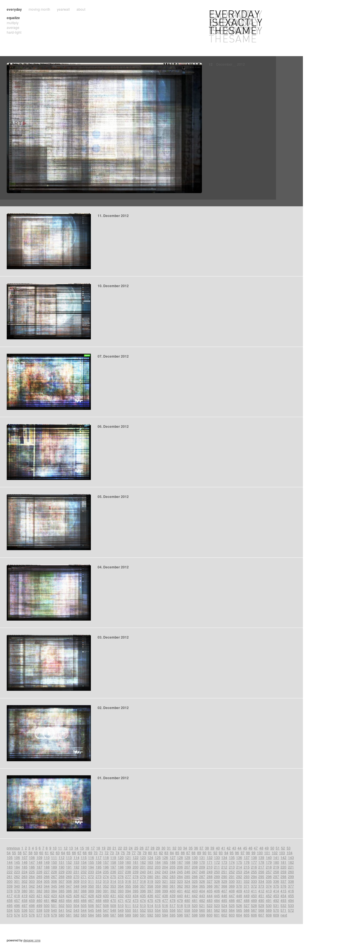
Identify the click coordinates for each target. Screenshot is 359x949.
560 (202, 910)
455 (291, 895)
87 (188, 852)
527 (247, 905)
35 (191, 847)
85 (177, 852)
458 (24, 900)
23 (125, 847)
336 (276, 881)
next (283, 915)
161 (136, 862)
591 (143, 915)
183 (10, 867)
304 (39, 881)
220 (283, 867)
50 (272, 847)
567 (254, 910)
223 (17, 871)
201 (143, 867)
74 (117, 852)
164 (158, 862)
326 (202, 881)
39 (212, 847)
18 (98, 847)
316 (128, 881)
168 (187, 862)
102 (275, 852)
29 (158, 847)
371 (247, 886)
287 (202, 876)
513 (143, 905)
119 (113, 857)
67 (79, 852)
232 (84, 871)
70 (96, 852)
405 (210, 890)
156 (99, 862)
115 (84, 857)
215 (247, 867)
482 (202, 900)
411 (254, 890)
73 (112, 852)
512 (136, 905)
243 (165, 871)
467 (91, 900)
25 (136, 847)
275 (113, 876)
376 (283, 886)
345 (54, 886)
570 (276, 910)
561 (210, 910)
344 (47, 886)
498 (32, 905)
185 (24, 867)
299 (291, 876)
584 (91, 915)
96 (237, 852)
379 (17, 890)
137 (247, 857)
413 (269, 890)
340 (17, 886)
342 (32, 886)
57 (25, 852)
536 (24, 910)
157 (106, 862)
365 (202, 886)
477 (165, 900)
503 (69, 905)
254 (247, 871)
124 (150, 857)
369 (232, 886)
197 (113, 867)
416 (291, 890)
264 (32, 876)
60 (41, 852)
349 (84, 886)
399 (165, 890)
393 (121, 890)
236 (113, 871)
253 (239, 871)
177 (254, 862)
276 (121, 876)
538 (39, 910)
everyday (14, 9)
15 (82, 847)
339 (10, 886)
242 (158, 871)
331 (239, 881)
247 (195, 871)
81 (156, 852)
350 (91, 886)
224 (24, 871)
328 (217, 881)
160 (128, 862)
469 (106, 900)
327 (210, 881)
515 (158, 905)
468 (99, 900)
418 (17, 895)
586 (106, 915)
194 (91, 867)
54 (9, 852)
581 (69, 915)
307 (62, 881)
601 (217, 915)
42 (229, 847)
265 (39, 876)
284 (180, 876)
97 (243, 852)
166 (173, 862)
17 (93, 847)
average (13, 27)
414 (276, 890)
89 (199, 852)
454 (283, 895)
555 (165, 910)
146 (24, 862)
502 (62, 905)
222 (10, 871)
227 (47, 871)
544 (84, 910)
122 (136, 857)
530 (269, 905)
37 (201, 847)
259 (283, 871)
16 (87, 847)
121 (128, 857)
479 (180, 900)
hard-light (14, 32)
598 (195, 915)
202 (150, 867)
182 (291, 862)
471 (121, 900)
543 (76, 910)
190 (62, 867)
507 (99, 905)
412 (261, 890)
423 (54, 895)
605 (247, 915)
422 (47, 895)
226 (39, 871)
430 (106, 895)
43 (234, 847)
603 (232, 915)
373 (261, 886)
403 (195, 890)
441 (187, 895)
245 (180, 871)
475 (150, 900)
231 (76, 871)
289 (217, 876)
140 (269, 857)
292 (239, 876)
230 (69, 871)
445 (217, 895)
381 (32, 890)
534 (10, 910)
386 (69, 890)
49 (267, 847)
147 (32, 862)
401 (180, 890)
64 (63, 852)
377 (291, 886)
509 (113, 905)
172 (217, 862)
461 (47, 900)
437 (158, 895)
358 (150, 886)
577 (39, 915)
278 (136, 876)
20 (109, 847)
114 (76, 857)
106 (17, 857)
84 (172, 852)
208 (195, 867)
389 (91, 890)
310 (84, 881)
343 (39, 886)
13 (71, 847)
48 (261, 847)
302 (24, 881)
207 (187, 867)
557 (180, 910)
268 (62, 876)
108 (32, 857)
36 (196, 847)
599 (202, 915)
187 (39, 867)
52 (283, 847)
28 (153, 847)
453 (276, 895)
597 (187, 915)
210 (210, 867)
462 (54, 900)
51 (278, 847)
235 (106, 871)
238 (128, 871)
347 (69, 886)
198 (121, 867)
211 (217, 867)
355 (128, 886)
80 (150, 852)
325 (195, 881)
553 (150, 910)
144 (10, 862)
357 (143, 886)
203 (158, 867)
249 (210, 871)
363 (187, 886)
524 (224, 905)
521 (202, 905)
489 (254, 900)
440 (180, 895)
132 (210, 857)
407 (224, 890)
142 (283, 857)
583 (84, 915)
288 (210, 876)
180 (276, 862)
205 (173, 867)
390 (99, 890)
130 (195, 857)
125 (158, 857)
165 (165, 862)
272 (91, 876)
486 (232, 900)
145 (17, 862)
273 (99, 876)
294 (254, 876)
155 (91, 862)
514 (150, 905)
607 (261, 915)
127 (173, 857)
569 (269, 910)
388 (84, 890)
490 (261, 900)
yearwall (63, 9)
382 (39, 890)
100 (260, 852)
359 (158, 886)
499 (39, 905)
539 (47, 910)
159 (121, 862)
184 (17, 867)
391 (106, 890)
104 (290, 852)
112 (62, 857)
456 (10, 900)
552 (143, 910)
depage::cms (31, 940)
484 (217, 900)
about (81, 9)
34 (185, 847)
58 (31, 852)
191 (69, 867)
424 (62, 895)
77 (134, 852)
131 (202, 857)
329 (224, 881)
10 (55, 847)
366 (210, 886)
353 (113, 886)
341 (24, 886)
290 (224, 876)
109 (39, 857)
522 (210, 905)
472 (128, 900)
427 (84, 895)
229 (62, 871)
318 (143, 881)
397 (150, 890)
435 (143, 895)
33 (180, 847)
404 (202, 890)
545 (91, 910)
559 (195, 910)
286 (195, 876)
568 (261, 910)
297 (276, 876)
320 (158, 881)
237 (121, 871)
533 (291, 905)
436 (150, 895)
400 (173, 890)
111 (54, 857)
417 (10, 895)
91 (210, 852)
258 (276, 871)
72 (107, 852)
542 (69, 910)
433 (128, 895)
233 (91, 871)
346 (62, 886)
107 (24, 857)
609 (276, 915)
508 (106, 905)
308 (69, 881)
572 (291, 910)
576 (32, 915)
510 (121, 905)
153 (76, 862)
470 (113, 900)
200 (136, 867)
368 (224, 886)
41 (223, 847)
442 (195, 895)
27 (147, 847)
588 (121, 915)
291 (232, 876)
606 (254, 915)
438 (165, 895)
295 (261, 876)
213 (232, 867)
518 (180, 905)
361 (173, 886)
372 (254, 886)
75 (123, 852)
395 (136, 890)
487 (239, 900)
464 (69, 900)
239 (136, 871)
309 (76, 881)
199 (128, 867)
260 (291, 871)
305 (47, 881)
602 (224, 915)
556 (173, 910)
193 (84, 867)
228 (54, 871)
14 (76, 847)
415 (283, 890)
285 (187, 876)
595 (173, 915)
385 (62, 890)
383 (47, 890)
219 (276, 867)
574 (17, 915)
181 (283, 862)
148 (39, 862)
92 (215, 852)
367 (217, 886)
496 (17, 905)
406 (217, 890)
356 (136, 886)
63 (58, 852)
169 (195, 862)
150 (54, 862)
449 (247, 895)
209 (202, 867)
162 (143, 862)
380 (24, 890)
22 (120, 847)
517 (173, 905)
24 (131, 847)
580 (62, 915)
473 (136, 900)
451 (261, 895)
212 (224, 867)
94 (226, 852)
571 (283, 910)
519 (187, 905)
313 (106, 881)
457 (17, 900)
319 (150, 881)
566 (247, 910)
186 (32, 867)
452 (269, 895)
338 (291, 881)
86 (183, 852)
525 (232, 905)
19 (103, 847)
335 (269, 881)
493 (283, 900)
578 (47, 915)
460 (39, 900)
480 (187, 900)
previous (13, 847)
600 (210, 915)
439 (173, 895)
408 (232, 890)
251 (224, 871)
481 (195, 900)
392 (113, 890)
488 (247, 900)
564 (232, 910)
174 (232, 862)
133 (217, 857)
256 (261, 871)
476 (158, 900)
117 (99, 857)
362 (180, 886)
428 (91, 895)
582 (76, 915)
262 (17, 876)
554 (158, 910)
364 (195, 886)
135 (232, 857)
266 (47, 876)
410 (247, 890)
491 (269, 900)
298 (283, 876)
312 (99, 881)
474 (143, 900)
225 (32, 871)
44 (239, 847)
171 (210, 862)
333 (254, 881)
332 (247, 881)
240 (143, 871)
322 (173, 881)
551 (136, 910)
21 (114, 847)
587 (113, 915)
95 (232, 852)
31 (169, 847)
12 (66, 847)
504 (76, 905)
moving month (39, 9)
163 (150, 862)
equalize (13, 17)
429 (99, 895)
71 (101, 852)
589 (128, 915)
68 (85, 852)
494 (291, 900)
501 (54, 905)
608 (269, 915)
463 (62, 900)
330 (232, 881)
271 (84, 876)
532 (283, 905)
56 (20, 852)
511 (128, 905)
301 (17, 881)
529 (261, 905)
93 (221, 852)
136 (239, 857)
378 (10, 890)
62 (52, 852)
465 (76, 900)
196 (106, 867)
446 (224, 895)
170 (202, 862)
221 (291, 867)
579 (54, 915)
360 (165, 886)
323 (180, 881)
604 (239, 915)
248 (202, 871)
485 (224, 900)
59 (36, 852)
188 (47, 867)
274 (106, 876)
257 (269, 871)
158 (113, 862)
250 (217, 871)
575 (24, 915)
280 (150, 876)
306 (54, 881)
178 (261, 862)
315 (121, 881)
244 (173, 871)
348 (76, 886)
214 (239, 867)
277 (128, 876)
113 (69, 857)
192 (76, 867)
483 (210, 900)
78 (139, 852)
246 (187, 871)
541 (62, 910)
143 (291, 857)
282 (165, 876)
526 (239, 905)
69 (90, 852)
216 (254, 867)
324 (187, 881)
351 (99, 886)
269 (69, 876)
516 (165, 905)
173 (224, 862)
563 (224, 910)
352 (106, 886)
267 (54, 876)
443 (202, 895)
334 (261, 881)
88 (193, 852)
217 (261, 867)
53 (289, 847)
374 (269, 886)
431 (113, 895)
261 (10, 876)
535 (17, 910)
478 (173, 900)
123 (143, 857)
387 (76, 890)
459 (32, 900)
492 (276, 900)
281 (158, 876)
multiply (13, 22)
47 (256, 847)
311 (91, 881)
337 (283, 881)
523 (217, 905)
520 (195, 905)
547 (106, 910)
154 (84, 862)
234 (99, 871)
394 (128, 890)
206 (180, 867)
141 (276, 857)
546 (99, 910)
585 (99, 915)
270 (76, 876)
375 (276, 886)
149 (47, 862)
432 (121, 895)
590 (136, 915)
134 (224, 857)
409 (239, 890)
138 (254, 857)
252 (232, 871)
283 (173, 876)
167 (180, 862)
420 (32, 895)
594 (165, 915)
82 (161, 852)
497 (24, 905)
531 (276, 905)
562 (217, 910)
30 (163, 847)
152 (69, 862)
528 (254, 905)
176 (247, 862)
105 (10, 857)
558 (187, 910)
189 (54, 867)
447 (232, 895)
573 (10, 915)
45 (245, 847)
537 (32, 910)
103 (282, 852)
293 (247, 876)
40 (218, 847)
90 (204, 852)
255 (254, 871)
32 (174, 847)
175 (239, 862)
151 (62, 862)
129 (187, 857)
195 (99, 867)
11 (60, 847)
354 (121, 886)
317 (136, 881)
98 (248, 852)
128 (180, 857)
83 (166, 852)
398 (158, 890)
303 (32, 881)
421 (39, 895)
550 (128, 910)
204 (165, 867)
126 (165, 857)
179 (269, 862)
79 (145, 852)
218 (269, 867)
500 (47, 905)
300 (10, 881)
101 (267, 852)
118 (106, 857)
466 (84, 900)
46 (250, 847)
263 (24, 876)
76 (128, 852)
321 (165, 881)
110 (47, 857)
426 (76, 895)
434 (136, 895)
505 (84, 905)
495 (10, 905)
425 (69, 895)
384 (54, 890)
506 (91, 905)
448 (239, 895)
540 (54, 910)
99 (254, 852)
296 (269, 876)
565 (239, 910)
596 (180, 915)
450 (254, 895)
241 (150, 871)
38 (207, 847)
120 (121, 857)
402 (187, 890)
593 (158, 915)
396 (143, 890)
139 (261, 857)
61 (47, 852)
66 (74, 852)
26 (142, 847)
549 (121, 910)
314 (113, 881)
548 (113, 910)
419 (24, 895)
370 (239, 886)
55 (14, 852)
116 (91, 857)
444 (210, 895)
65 (68, 852)
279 (143, 876)
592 (150, 915)
